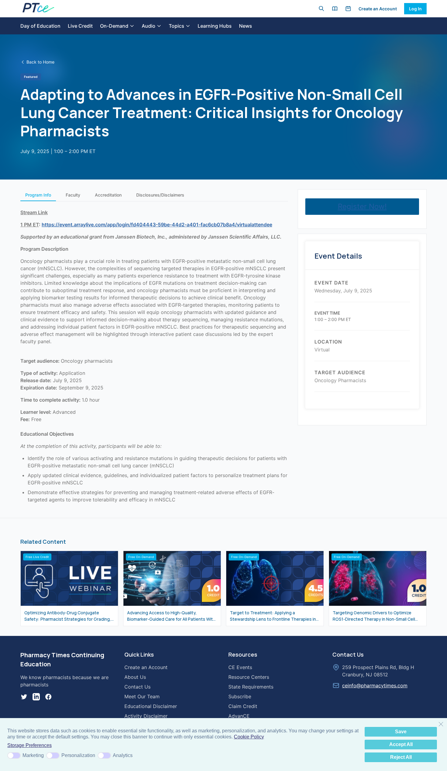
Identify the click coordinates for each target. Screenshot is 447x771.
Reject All (401, 757)
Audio (148, 26)
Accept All (401, 744)
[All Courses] (335, 8)
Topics (176, 26)
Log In (415, 8)
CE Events (240, 667)
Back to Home (40, 62)
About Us (135, 677)
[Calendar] (348, 8)
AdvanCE (239, 716)
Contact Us (137, 687)
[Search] (321, 8)
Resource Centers (248, 677)
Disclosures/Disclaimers (160, 194)
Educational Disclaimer (150, 706)
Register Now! (362, 206)
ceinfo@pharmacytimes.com (374, 685)
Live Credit (80, 26)
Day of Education (40, 26)
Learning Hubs (215, 26)
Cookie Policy (249, 736)
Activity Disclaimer (146, 716)
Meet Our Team (142, 696)
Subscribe (239, 696)
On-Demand (114, 26)
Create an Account (378, 8)
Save (401, 731)
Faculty (73, 194)
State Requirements (250, 687)
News (245, 26)
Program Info (38, 194)
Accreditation (108, 194)
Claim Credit (242, 706)
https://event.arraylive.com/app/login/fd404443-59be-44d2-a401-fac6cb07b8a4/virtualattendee (157, 225)
